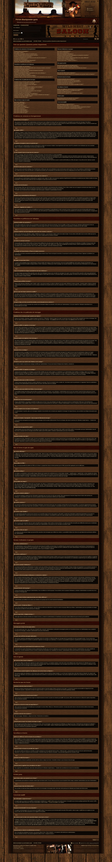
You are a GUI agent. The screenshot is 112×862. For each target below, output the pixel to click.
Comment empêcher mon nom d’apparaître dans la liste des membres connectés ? (32, 67)
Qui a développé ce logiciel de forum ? (65, 104)
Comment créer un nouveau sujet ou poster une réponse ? (27, 81)
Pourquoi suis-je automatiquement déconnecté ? (25, 60)
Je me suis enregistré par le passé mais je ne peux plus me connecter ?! (30, 57)
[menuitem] (90, 8)
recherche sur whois (19, 820)
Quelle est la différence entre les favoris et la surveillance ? (70, 89)
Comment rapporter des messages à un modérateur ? (26, 93)
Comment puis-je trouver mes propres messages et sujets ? (70, 84)
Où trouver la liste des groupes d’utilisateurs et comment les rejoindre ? (73, 55)
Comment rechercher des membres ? (65, 83)
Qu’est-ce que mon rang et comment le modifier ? (25, 75)
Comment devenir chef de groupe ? (65, 56)
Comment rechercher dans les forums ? (66, 79)
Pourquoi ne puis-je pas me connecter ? (23, 56)
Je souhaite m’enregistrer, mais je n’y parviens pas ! (25, 54)
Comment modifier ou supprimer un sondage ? (24, 88)
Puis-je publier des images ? (20, 106)
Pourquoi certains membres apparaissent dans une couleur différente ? (73, 57)
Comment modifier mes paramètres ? (22, 66)
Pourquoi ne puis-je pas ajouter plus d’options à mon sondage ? (28, 87)
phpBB (17, 265)
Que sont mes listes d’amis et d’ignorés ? (66, 72)
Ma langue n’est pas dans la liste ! (21, 71)
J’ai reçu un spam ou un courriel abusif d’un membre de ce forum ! (72, 67)
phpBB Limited (50, 801)
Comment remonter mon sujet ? (21, 97)
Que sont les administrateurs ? (64, 51)
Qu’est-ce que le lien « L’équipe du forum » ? (67, 60)
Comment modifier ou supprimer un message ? (24, 83)
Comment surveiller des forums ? (64, 91)
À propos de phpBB (53, 802)
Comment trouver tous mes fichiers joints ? (66, 99)
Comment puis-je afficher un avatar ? (22, 74)
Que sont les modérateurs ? (63, 52)
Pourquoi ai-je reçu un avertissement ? (22, 92)
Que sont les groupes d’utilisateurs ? (65, 54)
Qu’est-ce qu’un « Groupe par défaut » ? (66, 59)
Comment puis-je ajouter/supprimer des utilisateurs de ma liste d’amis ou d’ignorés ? (76, 74)
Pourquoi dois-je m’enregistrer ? (21, 51)
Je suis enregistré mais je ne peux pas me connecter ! (26, 55)
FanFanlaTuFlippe (95, 845)
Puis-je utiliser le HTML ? (19, 103)
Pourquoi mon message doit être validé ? (23, 96)
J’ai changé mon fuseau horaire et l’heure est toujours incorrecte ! (28, 70)
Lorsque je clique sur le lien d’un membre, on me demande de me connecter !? (33, 76)
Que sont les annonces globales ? (21, 107)
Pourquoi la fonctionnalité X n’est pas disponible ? (68, 105)
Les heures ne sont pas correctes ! (21, 69)
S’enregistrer (25, 25)
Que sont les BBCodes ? (19, 102)
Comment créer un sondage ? (20, 85)
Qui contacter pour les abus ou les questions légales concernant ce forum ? (74, 106)
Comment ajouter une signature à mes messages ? (25, 84)
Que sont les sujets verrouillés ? (21, 111)
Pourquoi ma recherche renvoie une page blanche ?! (69, 81)
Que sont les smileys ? (19, 104)
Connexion (16, 25)
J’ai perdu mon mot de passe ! (21, 59)
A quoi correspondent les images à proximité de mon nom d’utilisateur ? (30, 73)
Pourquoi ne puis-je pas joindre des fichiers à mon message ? (28, 90)
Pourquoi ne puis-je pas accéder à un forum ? (24, 89)
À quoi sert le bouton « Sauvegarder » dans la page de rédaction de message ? (32, 94)
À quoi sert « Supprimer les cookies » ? (23, 61)
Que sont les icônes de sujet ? (21, 112)
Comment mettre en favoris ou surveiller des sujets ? (69, 90)
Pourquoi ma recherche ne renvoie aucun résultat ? (68, 80)
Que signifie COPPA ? (19, 52)
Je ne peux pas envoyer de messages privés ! (67, 65)
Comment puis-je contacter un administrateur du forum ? (69, 108)
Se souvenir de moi (17, 32)
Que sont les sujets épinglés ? (21, 110)
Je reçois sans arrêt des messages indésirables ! (68, 66)
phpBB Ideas (82, 810)
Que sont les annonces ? (19, 108)
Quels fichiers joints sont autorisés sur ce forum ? (68, 98)
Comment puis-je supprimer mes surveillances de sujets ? (70, 93)
